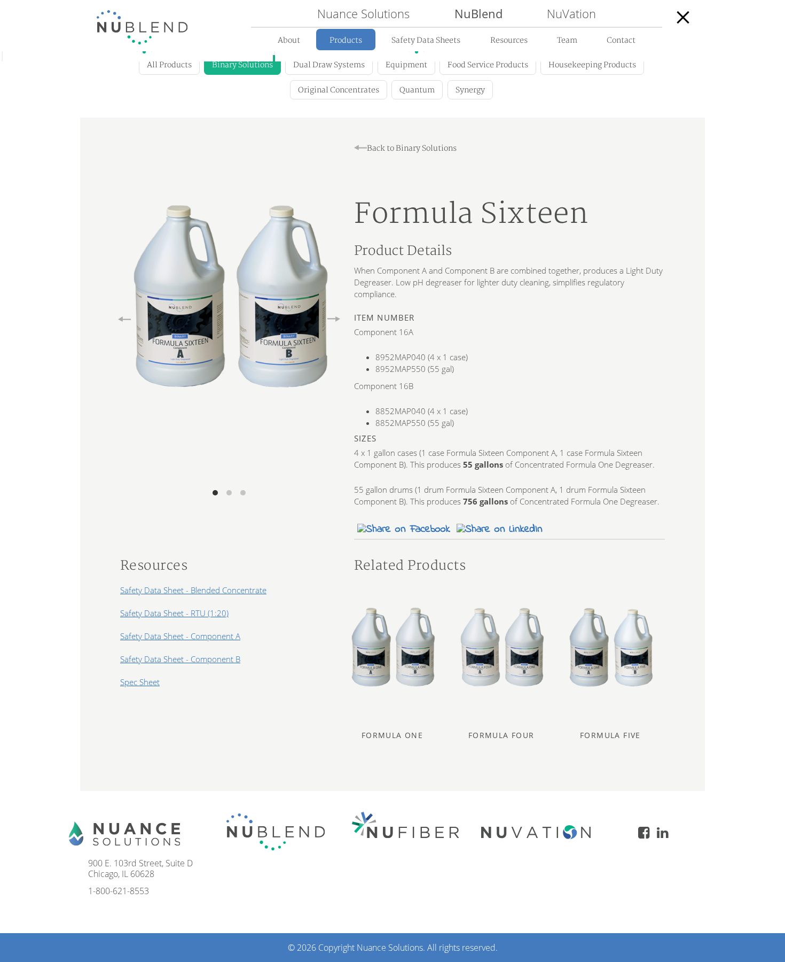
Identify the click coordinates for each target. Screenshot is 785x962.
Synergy (470, 90)
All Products (169, 64)
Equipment (406, 64)
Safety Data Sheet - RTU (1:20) (174, 613)
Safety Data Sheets (425, 40)
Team (567, 40)
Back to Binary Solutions (412, 148)
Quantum (417, 90)
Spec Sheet (140, 682)
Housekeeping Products (592, 64)
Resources (509, 40)
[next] (334, 320)
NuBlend (478, 13)
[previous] (124, 320)
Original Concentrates (338, 90)
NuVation (571, 13)
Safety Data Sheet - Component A (180, 636)
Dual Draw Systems (329, 64)
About (289, 40)
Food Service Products (488, 64)
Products (345, 40)
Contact (621, 40)
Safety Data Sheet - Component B (180, 659)
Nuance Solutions (363, 13)
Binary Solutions (242, 64)
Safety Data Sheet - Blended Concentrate (193, 590)
